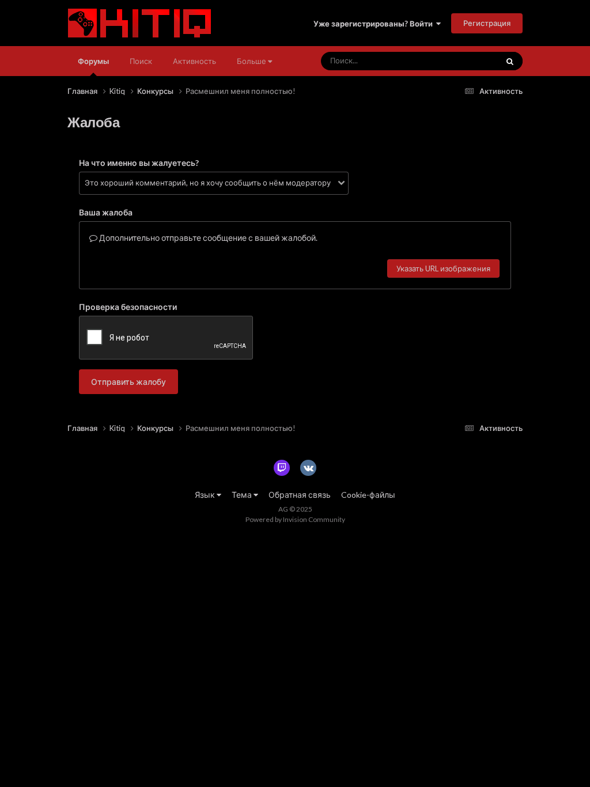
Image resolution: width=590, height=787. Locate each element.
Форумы (93, 61)
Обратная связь (299, 495)
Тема (243, 495)
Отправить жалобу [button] (128, 382)
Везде (471, 60)
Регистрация (486, 23)
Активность (194, 61)
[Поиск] (510, 61)
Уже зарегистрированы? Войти (374, 23)
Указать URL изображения (443, 268)
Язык (206, 495)
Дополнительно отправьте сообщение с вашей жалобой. (207, 238)
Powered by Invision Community (295, 519)
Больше (251, 61)
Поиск (141, 61)
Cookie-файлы (368, 495)
